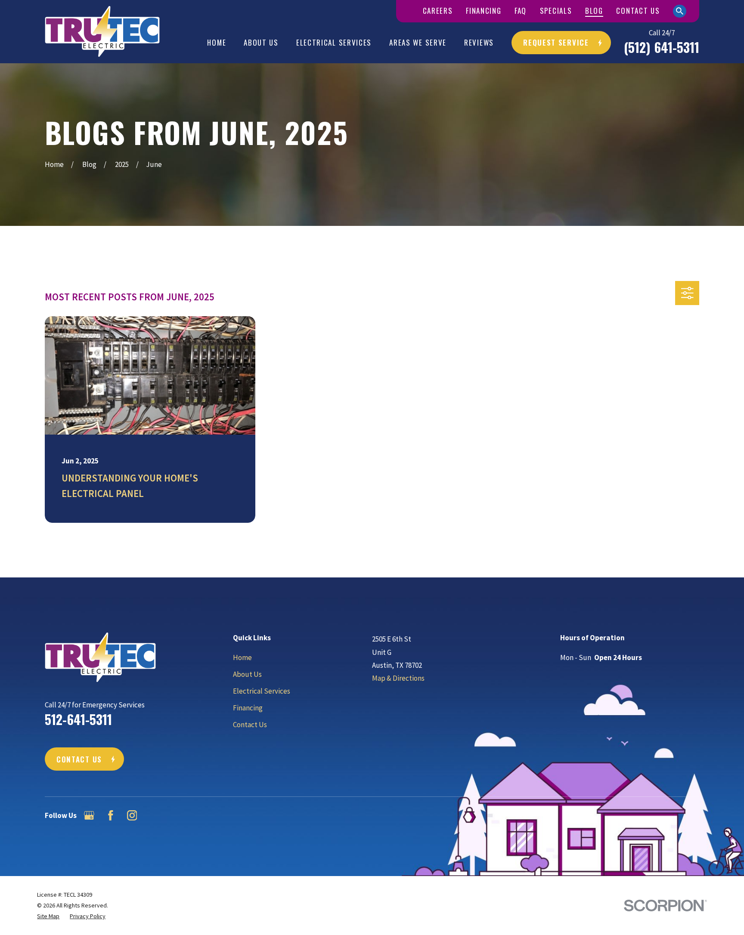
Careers (438, 10)
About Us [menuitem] (261, 42)
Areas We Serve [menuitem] (417, 42)
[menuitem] (48, 916)
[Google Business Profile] (89, 815)
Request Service (556, 42)
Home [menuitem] (216, 42)
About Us (247, 674)
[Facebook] (110, 815)
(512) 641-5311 (661, 47)
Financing (483, 10)
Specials (556, 10)
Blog (594, 10)
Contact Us (638, 10)
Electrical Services (261, 691)
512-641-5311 (78, 719)
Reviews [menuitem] (479, 42)
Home (242, 657)
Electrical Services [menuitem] (334, 42)
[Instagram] (132, 815)
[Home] (102, 31)
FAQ (521, 10)
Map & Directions (398, 678)
